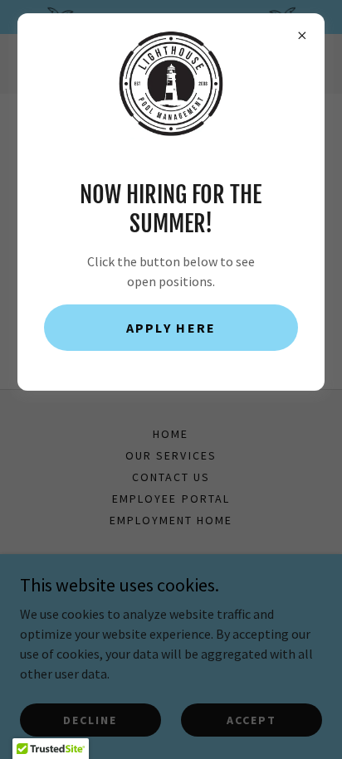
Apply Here (171, 327)
